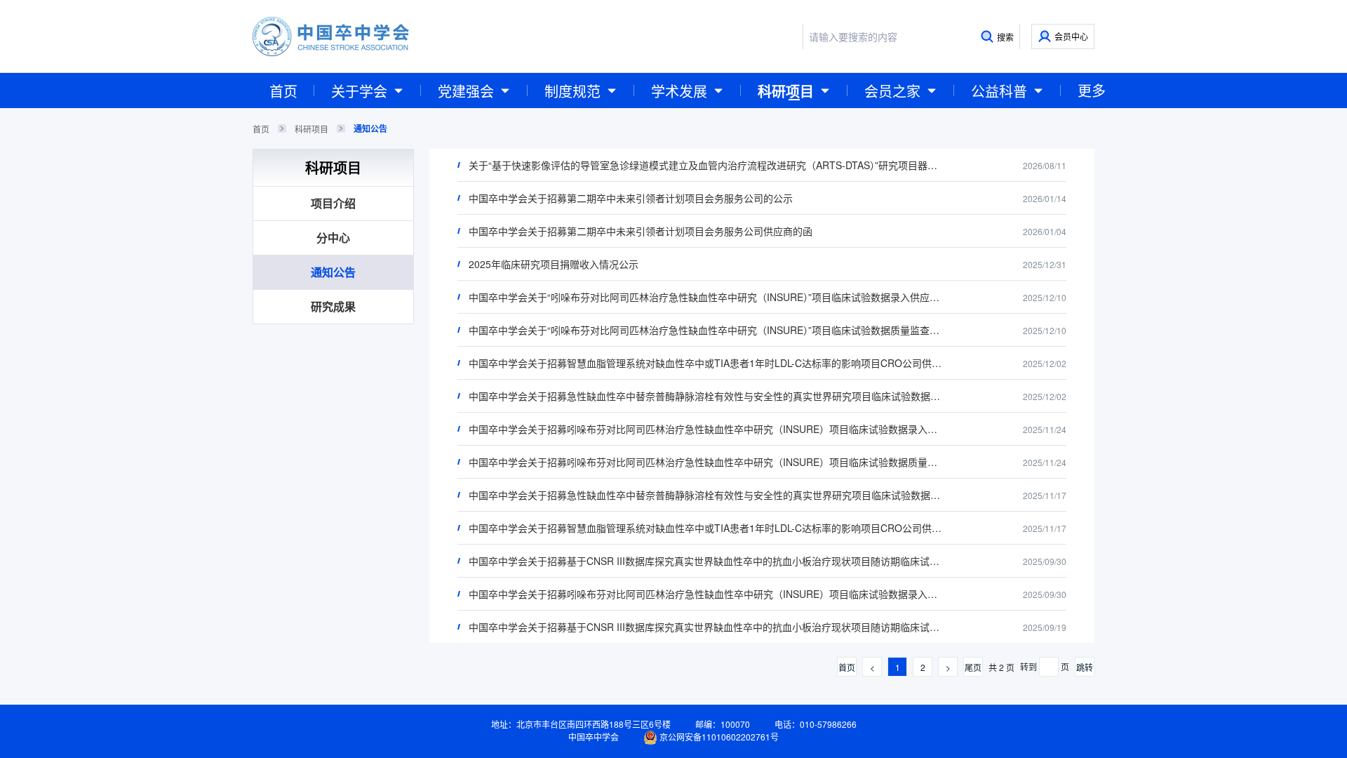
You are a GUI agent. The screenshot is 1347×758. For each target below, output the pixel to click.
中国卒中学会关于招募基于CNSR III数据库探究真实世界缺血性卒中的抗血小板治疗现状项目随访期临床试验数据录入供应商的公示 (708, 561)
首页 (283, 91)
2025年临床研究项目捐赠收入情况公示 (553, 264)
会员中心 (1071, 36)
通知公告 (370, 128)
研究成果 (333, 306)
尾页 (973, 667)
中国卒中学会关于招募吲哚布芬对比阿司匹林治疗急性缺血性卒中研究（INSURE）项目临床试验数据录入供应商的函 (708, 429)
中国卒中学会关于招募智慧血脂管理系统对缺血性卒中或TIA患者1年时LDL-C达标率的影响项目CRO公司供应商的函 (708, 528)
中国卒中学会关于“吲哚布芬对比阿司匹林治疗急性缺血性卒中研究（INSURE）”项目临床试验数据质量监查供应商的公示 (708, 330)
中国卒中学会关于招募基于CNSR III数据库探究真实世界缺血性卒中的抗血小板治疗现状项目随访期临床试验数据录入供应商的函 (708, 627)
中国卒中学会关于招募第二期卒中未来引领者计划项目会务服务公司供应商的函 (640, 231)
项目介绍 (333, 203)
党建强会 (466, 91)
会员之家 (892, 91)
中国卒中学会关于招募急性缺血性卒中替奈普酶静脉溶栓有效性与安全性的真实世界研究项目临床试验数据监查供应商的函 (708, 495)
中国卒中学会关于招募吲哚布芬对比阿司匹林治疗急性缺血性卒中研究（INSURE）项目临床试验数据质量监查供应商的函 (708, 462)
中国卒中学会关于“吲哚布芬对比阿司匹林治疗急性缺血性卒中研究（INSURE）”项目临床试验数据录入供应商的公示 (708, 297)
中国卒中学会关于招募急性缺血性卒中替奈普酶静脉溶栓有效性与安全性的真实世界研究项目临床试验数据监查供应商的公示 (708, 396)
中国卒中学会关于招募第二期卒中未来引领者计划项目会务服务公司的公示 (631, 198)
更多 (1092, 90)
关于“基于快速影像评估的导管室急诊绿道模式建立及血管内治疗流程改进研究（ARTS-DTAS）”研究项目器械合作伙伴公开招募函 (708, 165)
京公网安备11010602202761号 (718, 737)
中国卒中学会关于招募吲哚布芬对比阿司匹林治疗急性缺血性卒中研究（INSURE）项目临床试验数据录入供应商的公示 (708, 594)
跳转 (1084, 667)
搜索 (1005, 37)
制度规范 (572, 91)
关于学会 (359, 91)
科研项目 (786, 91)
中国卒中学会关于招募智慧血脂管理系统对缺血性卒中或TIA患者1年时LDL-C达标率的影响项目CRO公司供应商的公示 (708, 363)
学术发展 (679, 91)
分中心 (333, 238)
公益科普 (999, 91)
